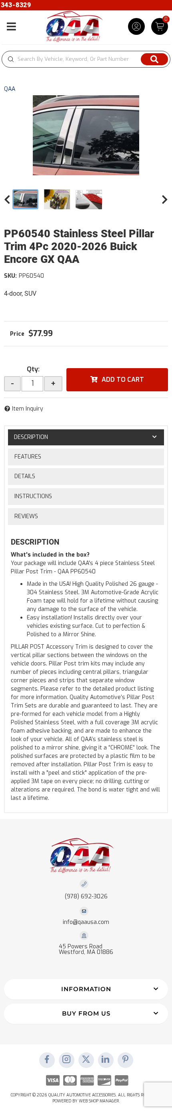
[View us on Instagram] (66, 1060)
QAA (9, 89)
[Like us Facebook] (47, 1060)
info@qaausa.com (86, 922)
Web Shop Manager (99, 1101)
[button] (86, 59)
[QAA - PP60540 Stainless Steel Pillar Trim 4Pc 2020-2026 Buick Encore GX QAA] (86, 135)
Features (27, 457)
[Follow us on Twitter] (86, 1060)
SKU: (10, 276)
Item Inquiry (27, 409)
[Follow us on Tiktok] (106, 1060)
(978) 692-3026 (86, 896)
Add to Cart (123, 379)
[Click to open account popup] (136, 26)
